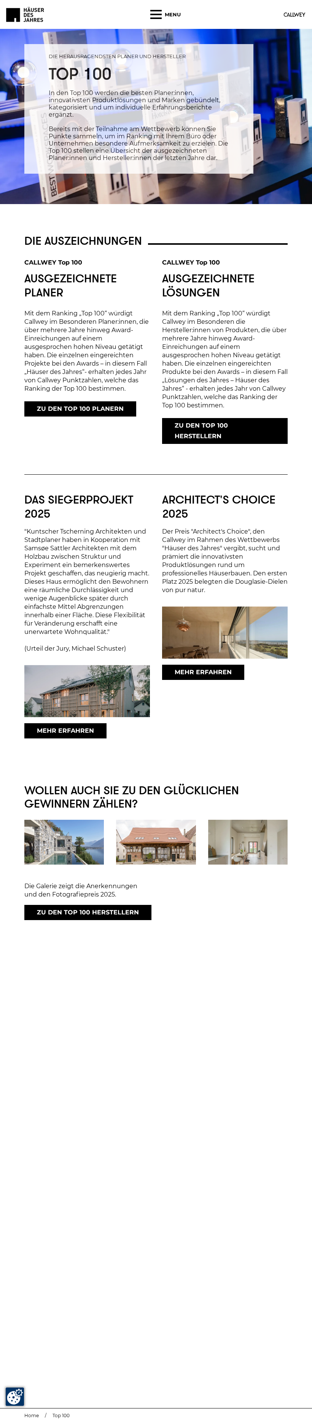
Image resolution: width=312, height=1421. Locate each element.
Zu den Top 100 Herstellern (201, 431)
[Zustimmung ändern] (15, 1397)
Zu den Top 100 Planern (80, 408)
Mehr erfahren (65, 730)
